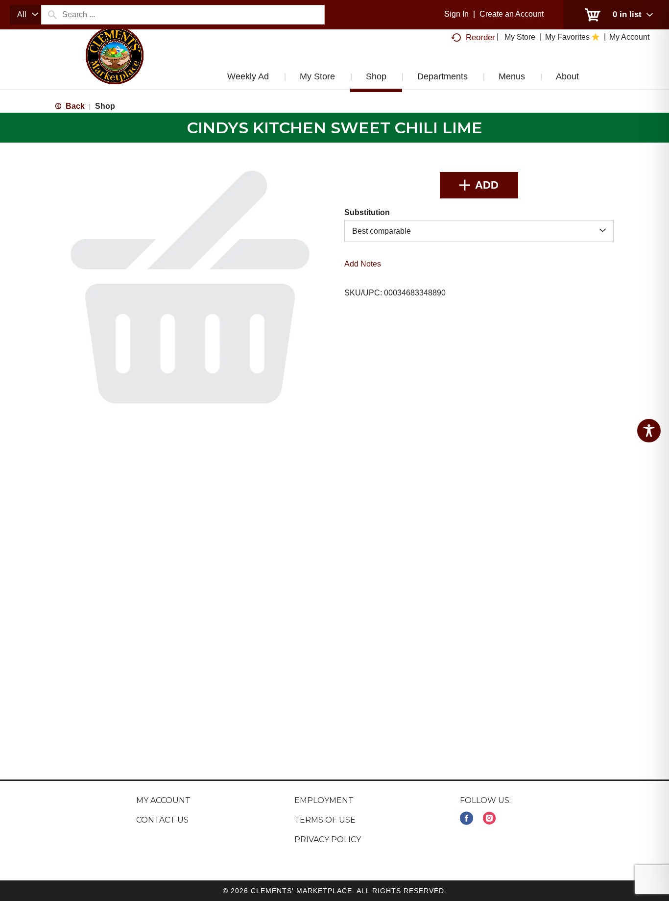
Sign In (456, 14)
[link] (466, 818)
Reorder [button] (480, 37)
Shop (105, 106)
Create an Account (511, 14)
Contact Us (162, 820)
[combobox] (25, 14)
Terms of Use (325, 820)
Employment (324, 800)
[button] (479, 185)
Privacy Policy (327, 839)
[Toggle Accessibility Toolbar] (649, 430)
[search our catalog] (52, 14)
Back (74, 106)
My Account (163, 800)
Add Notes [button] (362, 264)
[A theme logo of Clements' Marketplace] (114, 65)
